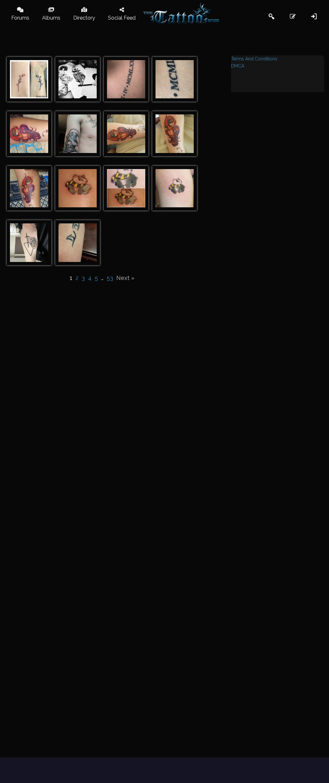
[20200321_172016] (126, 133)
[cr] (77, 79)
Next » (125, 277)
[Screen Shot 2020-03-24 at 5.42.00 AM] (174, 79)
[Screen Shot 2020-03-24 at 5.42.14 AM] (126, 79)
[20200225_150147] (77, 242)
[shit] (126, 188)
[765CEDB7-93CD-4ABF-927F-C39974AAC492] (29, 79)
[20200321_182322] (29, 188)
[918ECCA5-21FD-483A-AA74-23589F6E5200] (29, 242)
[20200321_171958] (29, 133)
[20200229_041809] (77, 133)
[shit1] (174, 188)
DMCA (237, 65)
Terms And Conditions (254, 58)
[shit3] (77, 188)
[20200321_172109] (174, 133)
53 (110, 277)
